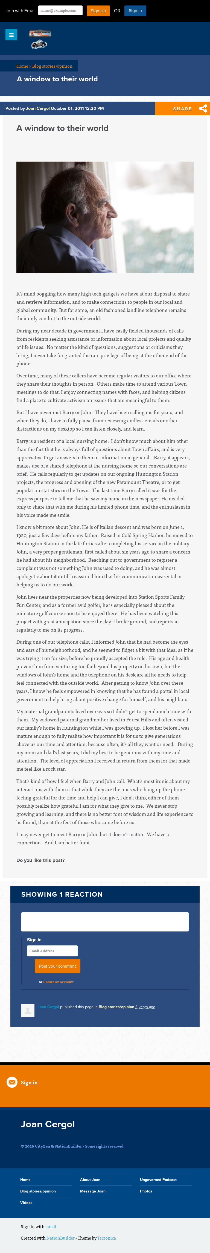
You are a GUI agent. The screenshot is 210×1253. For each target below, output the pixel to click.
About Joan (90, 1179)
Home (23, 65)
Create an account (58, 982)
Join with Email (20, 11)
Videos (26, 1202)
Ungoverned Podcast (158, 1179)
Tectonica (106, 1237)
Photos (146, 1191)
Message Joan (93, 1191)
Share (182, 108)
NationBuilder (60, 1237)
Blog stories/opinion (52, 65)
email (50, 1226)
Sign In (135, 10)
